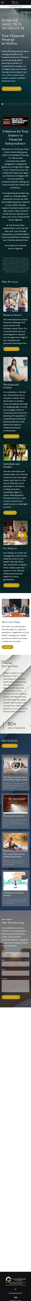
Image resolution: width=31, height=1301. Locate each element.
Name (3, 951)
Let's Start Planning (11, 89)
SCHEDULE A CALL (11, 997)
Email (3, 960)
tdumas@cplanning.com (15, 1293)
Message (4, 978)
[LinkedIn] (15, 1289)
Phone (3, 969)
